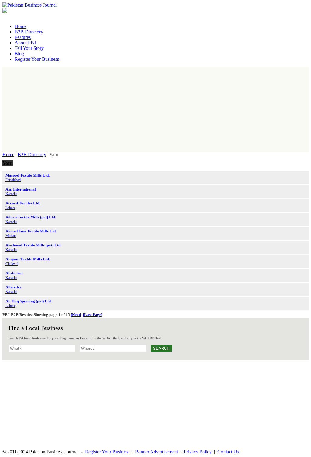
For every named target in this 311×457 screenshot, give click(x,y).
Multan (10, 236)
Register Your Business (107, 451)
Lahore (10, 208)
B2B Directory (32, 154)
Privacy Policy (198, 451)
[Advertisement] (155, 109)
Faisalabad (13, 180)
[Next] (76, 314)
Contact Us (228, 451)
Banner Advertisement (156, 451)
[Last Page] (92, 314)
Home (8, 154)
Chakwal (11, 264)
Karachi (11, 194)
